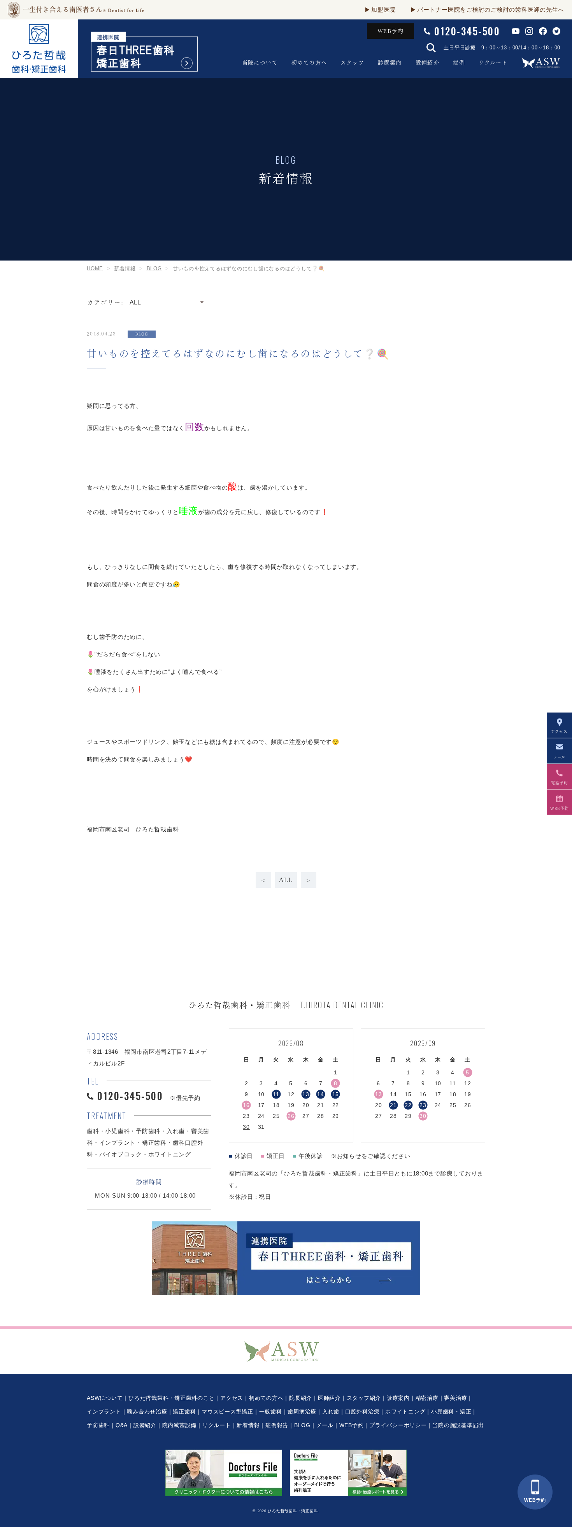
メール (324, 1425)
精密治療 (427, 1398)
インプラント (104, 1411)
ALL (286, 880)
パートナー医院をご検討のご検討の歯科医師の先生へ (490, 9)
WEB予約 (390, 31)
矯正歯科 (184, 1411)
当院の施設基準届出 (458, 1425)
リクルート (493, 62)
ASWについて (105, 1398)
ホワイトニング (405, 1411)
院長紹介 (300, 1398)
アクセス (231, 1398)
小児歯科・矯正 (451, 1411)
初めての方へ (309, 62)
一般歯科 (270, 1411)
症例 (459, 62)
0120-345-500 (467, 31)
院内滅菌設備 (179, 1425)
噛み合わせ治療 (147, 1411)
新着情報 (248, 1425)
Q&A (122, 1425)
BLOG (302, 1425)
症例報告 (276, 1425)
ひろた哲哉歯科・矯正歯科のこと (171, 1398)
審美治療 (455, 1398)
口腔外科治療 (362, 1411)
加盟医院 (383, 9)
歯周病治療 (302, 1411)
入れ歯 (330, 1411)
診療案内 (390, 62)
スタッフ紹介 (364, 1398)
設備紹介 (428, 62)
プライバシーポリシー (398, 1425)
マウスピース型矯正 (227, 1411)
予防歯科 (98, 1425)
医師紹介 (329, 1398)
